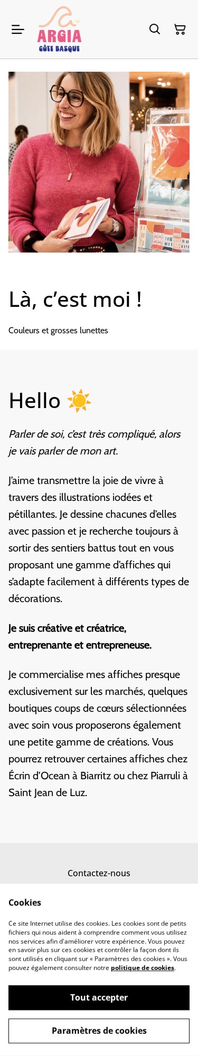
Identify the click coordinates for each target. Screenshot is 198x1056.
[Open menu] (18, 29)
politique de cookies (142, 967)
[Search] (154, 29)
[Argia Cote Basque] (59, 29)
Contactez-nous (99, 873)
